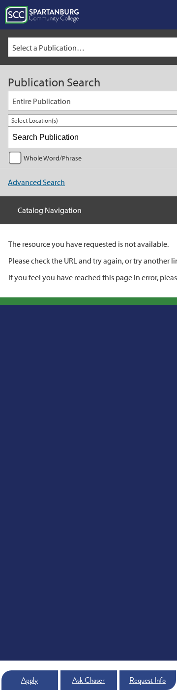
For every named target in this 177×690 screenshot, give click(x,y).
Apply (29, 680)
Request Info (147, 680)
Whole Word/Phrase (53, 157)
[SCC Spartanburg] (42, 15)
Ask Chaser (88, 680)
